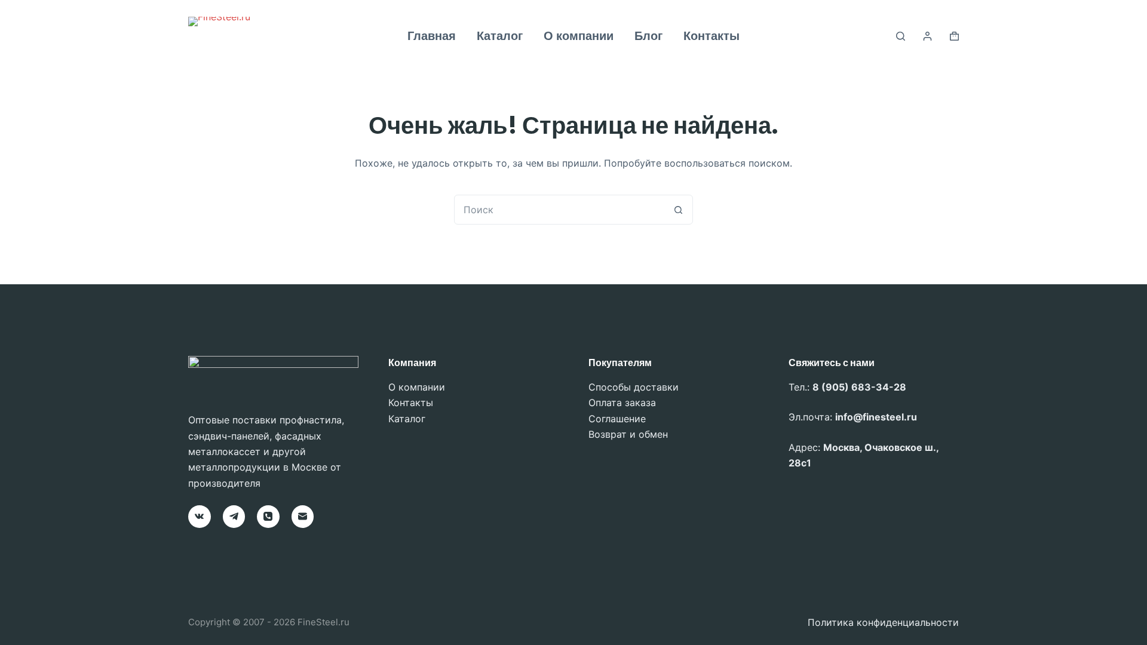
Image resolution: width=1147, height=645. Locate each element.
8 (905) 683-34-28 (859, 387)
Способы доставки (633, 387)
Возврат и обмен (628, 434)
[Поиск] (900, 36)
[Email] (303, 516)
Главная (431, 35)
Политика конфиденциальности (883, 622)
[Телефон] (268, 516)
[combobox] (559, 210)
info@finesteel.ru (876, 417)
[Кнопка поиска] (678, 209)
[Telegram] (234, 516)
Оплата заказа (622, 402)
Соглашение (617, 419)
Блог (648, 35)
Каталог (500, 35)
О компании (579, 35)
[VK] (199, 516)
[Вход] (927, 36)
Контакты (711, 35)
